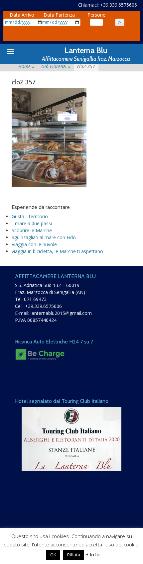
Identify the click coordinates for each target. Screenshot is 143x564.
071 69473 (35, 299)
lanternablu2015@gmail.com (61, 313)
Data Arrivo (22, 15)
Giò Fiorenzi (56, 66)
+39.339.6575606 (43, 306)
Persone (96, 15)
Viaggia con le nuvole (34, 244)
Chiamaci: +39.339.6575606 (107, 5)
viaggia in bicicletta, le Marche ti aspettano (57, 251)
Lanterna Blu (86, 50)
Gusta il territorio (30, 216)
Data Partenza (59, 15)
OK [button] (53, 555)
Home (26, 66)
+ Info (92, 554)
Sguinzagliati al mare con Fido (44, 237)
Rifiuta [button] (73, 555)
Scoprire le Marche (32, 230)
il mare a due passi (32, 223)
